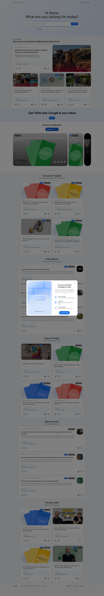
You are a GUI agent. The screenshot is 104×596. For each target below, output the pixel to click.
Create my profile (64, 312)
